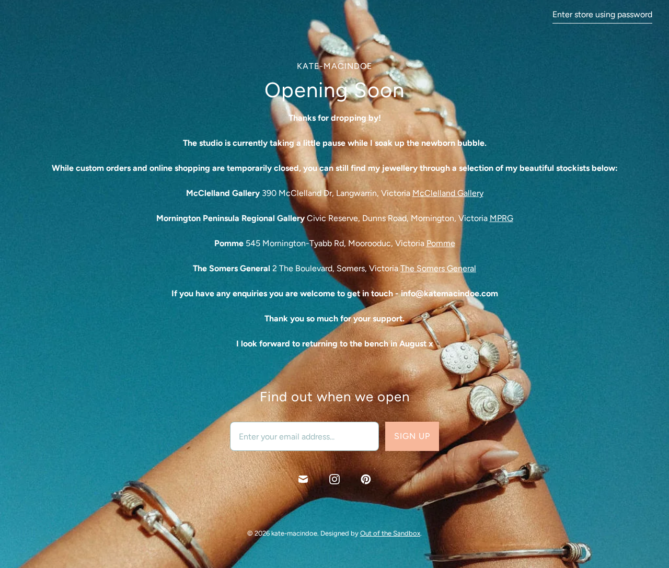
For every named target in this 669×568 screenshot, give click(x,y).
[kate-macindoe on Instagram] (334, 479)
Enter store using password (602, 14)
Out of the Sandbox (390, 533)
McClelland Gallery (447, 193)
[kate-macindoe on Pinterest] (365, 479)
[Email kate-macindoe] (303, 479)
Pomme (440, 243)
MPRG (501, 218)
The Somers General (438, 268)
